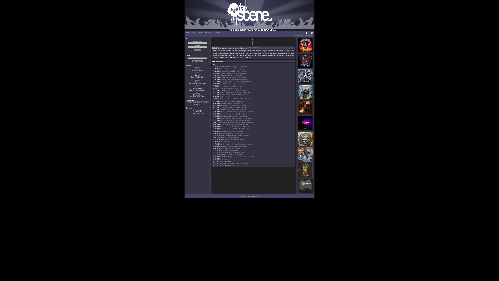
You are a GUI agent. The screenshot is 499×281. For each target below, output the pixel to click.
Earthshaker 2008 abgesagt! (229, 150)
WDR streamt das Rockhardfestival (231, 75)
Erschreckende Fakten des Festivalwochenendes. (236, 144)
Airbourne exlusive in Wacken (229, 137)
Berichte (208, 32)
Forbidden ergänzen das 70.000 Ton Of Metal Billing (236, 122)
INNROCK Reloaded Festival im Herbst (232, 84)
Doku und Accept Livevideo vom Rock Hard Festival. (237, 118)
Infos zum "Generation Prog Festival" (232, 101)
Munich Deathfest (225, 142)
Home (188, 32)
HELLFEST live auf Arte (227, 97)
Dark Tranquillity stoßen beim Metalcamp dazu (235, 120)
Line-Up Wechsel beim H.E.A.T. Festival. (233, 114)
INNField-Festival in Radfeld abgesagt (232, 69)
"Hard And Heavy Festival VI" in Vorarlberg (233, 90)
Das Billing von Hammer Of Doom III (231, 131)
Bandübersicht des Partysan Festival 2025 (233, 67)
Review (197, 67)
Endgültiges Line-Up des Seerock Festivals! (234, 105)
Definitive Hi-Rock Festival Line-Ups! (232, 103)
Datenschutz (308, 35)
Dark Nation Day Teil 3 (227, 161)
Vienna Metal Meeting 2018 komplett (231, 86)
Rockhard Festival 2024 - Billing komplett (233, 71)
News (194, 32)
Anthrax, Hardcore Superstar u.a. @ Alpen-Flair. (235, 92)
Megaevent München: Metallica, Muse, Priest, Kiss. (236, 99)
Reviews (200, 32)
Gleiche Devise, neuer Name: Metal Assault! (234, 124)
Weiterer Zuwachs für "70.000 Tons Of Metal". (234, 127)
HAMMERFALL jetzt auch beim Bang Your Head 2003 (237, 157)
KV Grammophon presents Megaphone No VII (234, 77)
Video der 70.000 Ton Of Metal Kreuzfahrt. (233, 109)
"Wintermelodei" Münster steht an (230, 88)
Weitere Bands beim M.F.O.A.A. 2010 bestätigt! (235, 129)
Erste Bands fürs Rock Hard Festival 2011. (233, 116)
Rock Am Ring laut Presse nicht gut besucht (234, 163)
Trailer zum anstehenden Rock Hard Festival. (234, 135)
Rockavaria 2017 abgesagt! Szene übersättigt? (235, 94)
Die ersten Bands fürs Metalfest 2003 (232, 152)
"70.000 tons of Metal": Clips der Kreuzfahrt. (234, 107)
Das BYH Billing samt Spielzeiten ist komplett (234, 79)
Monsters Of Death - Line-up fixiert (231, 154)
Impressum (299, 35)
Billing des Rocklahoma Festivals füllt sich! (233, 146)
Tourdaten (216, 32)
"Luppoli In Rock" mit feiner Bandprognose (233, 73)
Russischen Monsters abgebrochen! (231, 133)
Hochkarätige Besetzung (228, 165)
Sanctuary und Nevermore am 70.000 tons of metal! (236, 112)
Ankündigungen (225, 159)
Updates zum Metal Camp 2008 (230, 148)
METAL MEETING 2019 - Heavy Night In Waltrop (235, 81)
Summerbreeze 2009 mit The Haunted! (232, 139)
